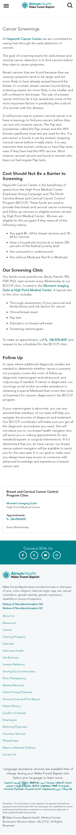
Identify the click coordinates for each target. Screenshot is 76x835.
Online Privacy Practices (17, 692)
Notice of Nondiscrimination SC (23, 608)
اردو (58, 789)
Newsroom (9, 623)
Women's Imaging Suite (22, 503)
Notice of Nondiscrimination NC (23, 604)
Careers (7, 629)
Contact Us (9, 754)
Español (8, 782)
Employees (10, 720)
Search (68, 2)
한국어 (35, 786)
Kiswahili (29, 789)
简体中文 (34, 782)
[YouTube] (45, 555)
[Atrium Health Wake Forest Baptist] (38, 575)
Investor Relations (14, 664)
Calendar (8, 643)
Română (8, 789)
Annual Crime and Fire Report (21, 699)
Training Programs (14, 636)
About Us (8, 616)
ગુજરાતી (60, 782)
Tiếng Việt (67, 789)
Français (50, 782)
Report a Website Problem (19, 747)
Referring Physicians (15, 726)
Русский (19, 789)
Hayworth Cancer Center (24, 39)
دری (43, 782)
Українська (48, 789)
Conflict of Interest (14, 713)
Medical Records (13, 685)
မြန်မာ (25, 782)
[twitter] (34, 555)
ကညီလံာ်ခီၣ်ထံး (23, 786)
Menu (7, 4)
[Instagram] (57, 555)
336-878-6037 (58, 340)
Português (64, 786)
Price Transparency (14, 678)
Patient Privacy (12, 706)
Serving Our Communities (19, 671)
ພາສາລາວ (46, 786)
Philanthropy (10, 740)
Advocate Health (13, 650)
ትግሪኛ (38, 789)
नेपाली (54, 786)
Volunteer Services (14, 733)
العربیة (17, 782)
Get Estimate (11, 657)
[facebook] (23, 555)
